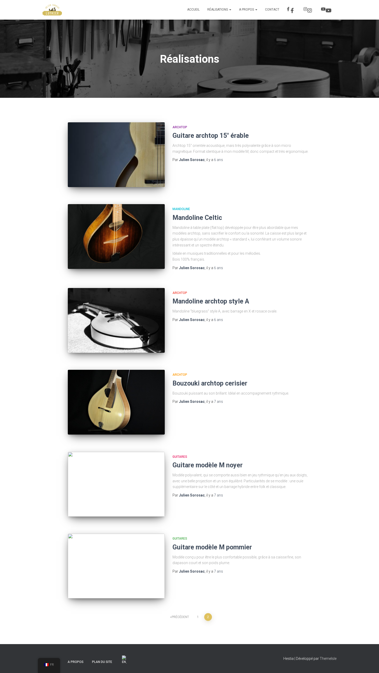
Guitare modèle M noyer (207, 465)
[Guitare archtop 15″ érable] (116, 154)
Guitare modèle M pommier (212, 547)
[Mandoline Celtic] (116, 236)
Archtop (179, 127)
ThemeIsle (328, 658)
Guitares (179, 457)
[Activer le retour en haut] (368, 662)
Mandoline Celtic (197, 217)
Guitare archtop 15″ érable (210, 135)
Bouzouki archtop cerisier (209, 383)
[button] (230, 9)
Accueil (193, 9)
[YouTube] (326, 10)
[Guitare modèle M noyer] (116, 484)
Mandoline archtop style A (210, 301)
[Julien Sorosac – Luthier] (52, 9)
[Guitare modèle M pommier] (116, 566)
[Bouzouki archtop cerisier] (116, 402)
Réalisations (218, 9)
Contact (272, 9)
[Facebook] (291, 10)
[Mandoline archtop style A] (116, 320)
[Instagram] (308, 10)
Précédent (180, 617)
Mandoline (181, 209)
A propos (247, 9)
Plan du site (102, 662)
